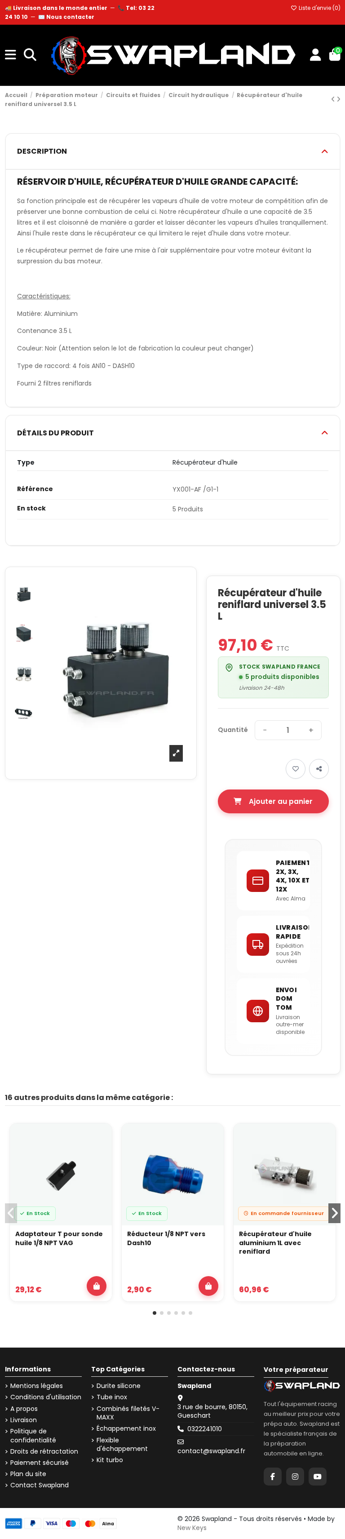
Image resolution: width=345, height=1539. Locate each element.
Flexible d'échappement (122, 1445)
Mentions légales (36, 1386)
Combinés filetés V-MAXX (128, 1413)
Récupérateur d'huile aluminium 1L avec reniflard (275, 1243)
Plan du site (28, 1474)
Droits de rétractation (44, 1451)
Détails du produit (55, 433)
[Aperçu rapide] (99, 1159)
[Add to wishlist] (295, 769)
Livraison (23, 1420)
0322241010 (204, 1428)
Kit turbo (110, 1460)
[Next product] (338, 99)
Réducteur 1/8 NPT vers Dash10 (166, 1238)
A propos (24, 1409)
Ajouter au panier (281, 801)
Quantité (233, 730)
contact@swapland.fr (211, 1450)
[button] (154, 1313)
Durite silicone (119, 1386)
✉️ (66, 17)
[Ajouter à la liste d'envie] (99, 1138)
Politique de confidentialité (33, 1436)
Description (42, 151)
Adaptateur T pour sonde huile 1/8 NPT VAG (59, 1238)
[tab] (173, 151)
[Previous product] (333, 99)
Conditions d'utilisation (45, 1397)
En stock (31, 508)
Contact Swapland (39, 1485)
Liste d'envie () (319, 8)
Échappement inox (126, 1428)
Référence (35, 489)
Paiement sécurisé (39, 1463)
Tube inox (112, 1397)
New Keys (192, 1527)
